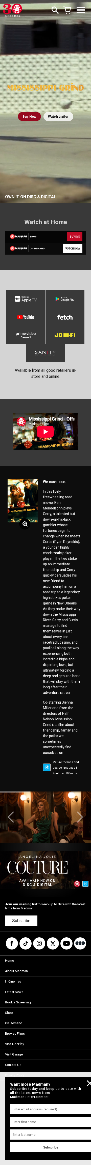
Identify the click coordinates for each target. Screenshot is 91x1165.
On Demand (13, 1023)
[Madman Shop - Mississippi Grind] (24, 237)
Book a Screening (18, 1002)
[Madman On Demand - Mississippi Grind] (24, 249)
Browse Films (15, 1033)
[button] (11, 817)
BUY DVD (75, 236)
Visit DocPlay (14, 1044)
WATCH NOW (72, 248)
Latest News (14, 992)
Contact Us (13, 1065)
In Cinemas (13, 981)
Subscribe (21, 921)
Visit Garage (14, 1054)
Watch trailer (58, 116)
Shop (9, 1013)
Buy (29, 116)
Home (9, 960)
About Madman (16, 971)
